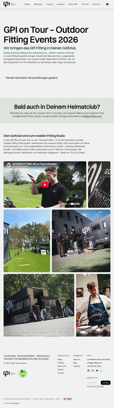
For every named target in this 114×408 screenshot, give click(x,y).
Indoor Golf (72, 4)
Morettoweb (15, 403)
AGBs (57, 399)
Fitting (27, 4)
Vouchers (61, 4)
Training (49, 4)
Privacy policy (96, 386)
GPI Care (85, 4)
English (69, 399)
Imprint (41, 399)
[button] (27, 4)
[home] (10, 4)
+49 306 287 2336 (94, 366)
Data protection (50, 399)
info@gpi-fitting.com (92, 116)
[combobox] (67, 399)
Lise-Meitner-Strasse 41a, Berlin (98, 359)
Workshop (38, 4)
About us (96, 4)
